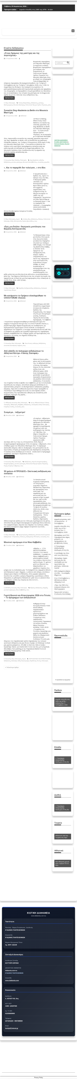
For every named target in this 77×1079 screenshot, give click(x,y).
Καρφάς (45, 588)
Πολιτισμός (12, 103)
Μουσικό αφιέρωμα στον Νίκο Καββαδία (22, 542)
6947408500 (19, 1021)
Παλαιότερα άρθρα (12, 667)
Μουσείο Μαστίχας (19, 105)
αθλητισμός (14, 404)
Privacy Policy (38, 1077)
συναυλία (40, 162)
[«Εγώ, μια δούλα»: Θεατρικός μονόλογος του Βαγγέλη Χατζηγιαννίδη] (18, 235)
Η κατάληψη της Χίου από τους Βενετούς (61, 554)
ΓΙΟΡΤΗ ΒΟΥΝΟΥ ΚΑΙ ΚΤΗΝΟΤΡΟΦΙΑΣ (39, 659)
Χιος (35, 221)
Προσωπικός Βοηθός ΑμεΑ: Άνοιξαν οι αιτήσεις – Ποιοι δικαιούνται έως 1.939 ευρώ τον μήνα (62, 758)
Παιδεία (17, 160)
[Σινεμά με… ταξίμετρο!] (18, 419)
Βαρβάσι (20, 404)
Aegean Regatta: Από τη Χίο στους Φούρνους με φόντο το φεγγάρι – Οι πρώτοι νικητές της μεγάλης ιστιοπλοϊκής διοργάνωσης (62, 859)
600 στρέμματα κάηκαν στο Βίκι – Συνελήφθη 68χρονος (62, 573)
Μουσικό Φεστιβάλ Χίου (30, 162)
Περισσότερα (9, 98)
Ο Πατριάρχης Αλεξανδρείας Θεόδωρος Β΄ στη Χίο (61, 548)
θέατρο (40, 219)
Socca (32, 402)
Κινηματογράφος (9, 464)
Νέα (7, 103)
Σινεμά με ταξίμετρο (14, 466)
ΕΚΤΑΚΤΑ (8, 588)
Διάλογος (35, 343)
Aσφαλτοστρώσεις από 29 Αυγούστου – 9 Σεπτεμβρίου (62, 521)
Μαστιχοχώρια (8, 105)
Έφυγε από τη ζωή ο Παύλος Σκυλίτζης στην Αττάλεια (62, 835)
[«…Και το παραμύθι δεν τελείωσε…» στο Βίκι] (18, 174)
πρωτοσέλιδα (59, 679)
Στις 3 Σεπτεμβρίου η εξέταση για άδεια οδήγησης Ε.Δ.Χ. (61, 580)
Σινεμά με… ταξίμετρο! (14, 412)
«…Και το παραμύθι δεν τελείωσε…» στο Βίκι (25, 167)
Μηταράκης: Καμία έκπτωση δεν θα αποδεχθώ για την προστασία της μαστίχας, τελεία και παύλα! (61, 563)
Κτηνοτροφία (25, 661)
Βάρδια (32, 588)
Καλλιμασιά (29, 537)
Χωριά (18, 219)
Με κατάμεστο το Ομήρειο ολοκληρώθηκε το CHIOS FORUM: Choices (25, 296)
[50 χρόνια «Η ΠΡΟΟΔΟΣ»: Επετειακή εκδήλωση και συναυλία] (18, 480)
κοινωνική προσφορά (10, 345)
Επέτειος (22, 537)
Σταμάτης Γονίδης (9, 407)
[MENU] (72, 30)
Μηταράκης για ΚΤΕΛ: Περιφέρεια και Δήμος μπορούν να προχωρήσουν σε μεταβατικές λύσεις (62, 539)
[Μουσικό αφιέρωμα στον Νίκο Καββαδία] (18, 549)
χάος (49, 105)
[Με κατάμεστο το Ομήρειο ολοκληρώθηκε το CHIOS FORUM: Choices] (18, 304)
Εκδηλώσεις (34, 103)
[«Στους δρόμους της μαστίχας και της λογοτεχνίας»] (18, 62)
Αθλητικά (8, 402)
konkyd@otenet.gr (11, 1028)
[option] (62, 701)
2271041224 (9, 1021)
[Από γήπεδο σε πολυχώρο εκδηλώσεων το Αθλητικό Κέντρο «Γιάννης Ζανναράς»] (18, 360)
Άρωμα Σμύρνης (23, 535)
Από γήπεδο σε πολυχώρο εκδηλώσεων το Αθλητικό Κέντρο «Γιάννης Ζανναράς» (24, 352)
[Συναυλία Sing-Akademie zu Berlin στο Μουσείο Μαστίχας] (18, 119)
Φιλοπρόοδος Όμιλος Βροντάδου (24, 221)
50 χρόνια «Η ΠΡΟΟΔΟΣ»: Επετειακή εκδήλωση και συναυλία (27, 472)
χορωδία (46, 162)
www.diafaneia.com (12, 980)
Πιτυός (39, 661)
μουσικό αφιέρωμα (9, 590)
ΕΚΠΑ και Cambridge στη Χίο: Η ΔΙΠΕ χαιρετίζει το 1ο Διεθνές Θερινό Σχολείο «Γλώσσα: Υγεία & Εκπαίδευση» (62, 700)
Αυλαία (25, 219)
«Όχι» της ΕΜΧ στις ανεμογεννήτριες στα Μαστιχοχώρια (61, 587)
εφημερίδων (67, 679)
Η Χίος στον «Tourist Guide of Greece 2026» (62, 808)
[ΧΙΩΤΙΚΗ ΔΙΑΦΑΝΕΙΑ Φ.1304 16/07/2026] (62, 108)
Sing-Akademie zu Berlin (37, 160)
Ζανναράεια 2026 (36, 404)
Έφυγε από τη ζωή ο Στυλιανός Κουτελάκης (62, 593)
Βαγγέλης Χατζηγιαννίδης (25, 288)
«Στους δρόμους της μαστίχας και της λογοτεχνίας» (22, 54)
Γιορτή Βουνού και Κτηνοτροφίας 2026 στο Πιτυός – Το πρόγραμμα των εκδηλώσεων (27, 596)
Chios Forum (28, 343)
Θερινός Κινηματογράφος (39, 462)
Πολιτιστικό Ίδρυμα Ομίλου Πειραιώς (36, 105)
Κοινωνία (8, 160)
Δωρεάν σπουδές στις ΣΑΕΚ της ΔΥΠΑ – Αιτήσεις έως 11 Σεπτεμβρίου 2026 (62, 529)
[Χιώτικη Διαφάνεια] (39, 27)
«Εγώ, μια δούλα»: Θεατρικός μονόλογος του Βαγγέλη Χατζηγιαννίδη (24, 227)
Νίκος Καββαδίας (21, 590)
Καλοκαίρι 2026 (15, 661)
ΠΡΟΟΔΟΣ (36, 537)
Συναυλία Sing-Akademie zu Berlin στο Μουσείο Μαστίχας (26, 111)
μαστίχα (40, 103)
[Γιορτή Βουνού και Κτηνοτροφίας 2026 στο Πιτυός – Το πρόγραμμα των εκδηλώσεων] (18, 604)
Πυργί (5, 466)
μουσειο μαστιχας (16, 162)
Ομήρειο (19, 345)
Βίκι (29, 219)
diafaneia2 (23, 116)
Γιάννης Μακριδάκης (24, 103)
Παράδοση (33, 661)
